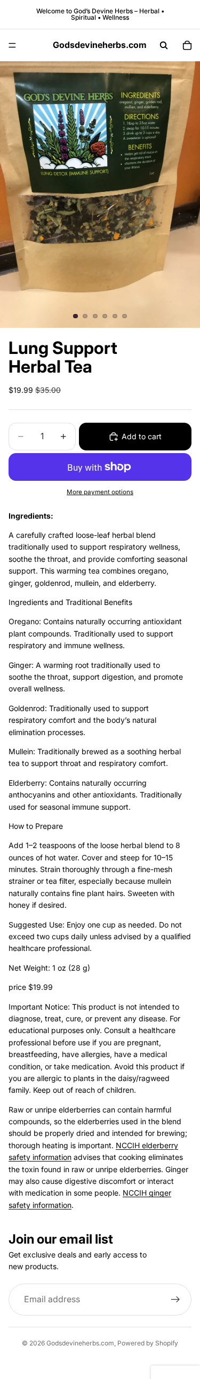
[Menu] (12, 45)
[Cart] (187, 45)
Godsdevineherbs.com (80, 1343)
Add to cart (142, 436)
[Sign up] (175, 1299)
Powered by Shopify (147, 1343)
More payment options (100, 492)
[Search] (163, 45)
